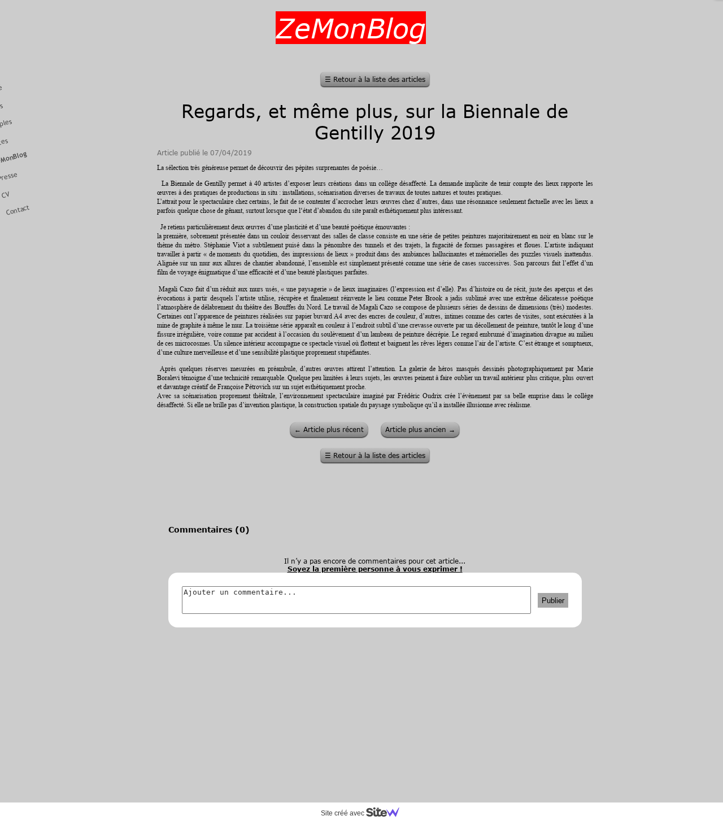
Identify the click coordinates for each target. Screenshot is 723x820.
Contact (18, 210)
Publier (553, 600)
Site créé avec (343, 813)
